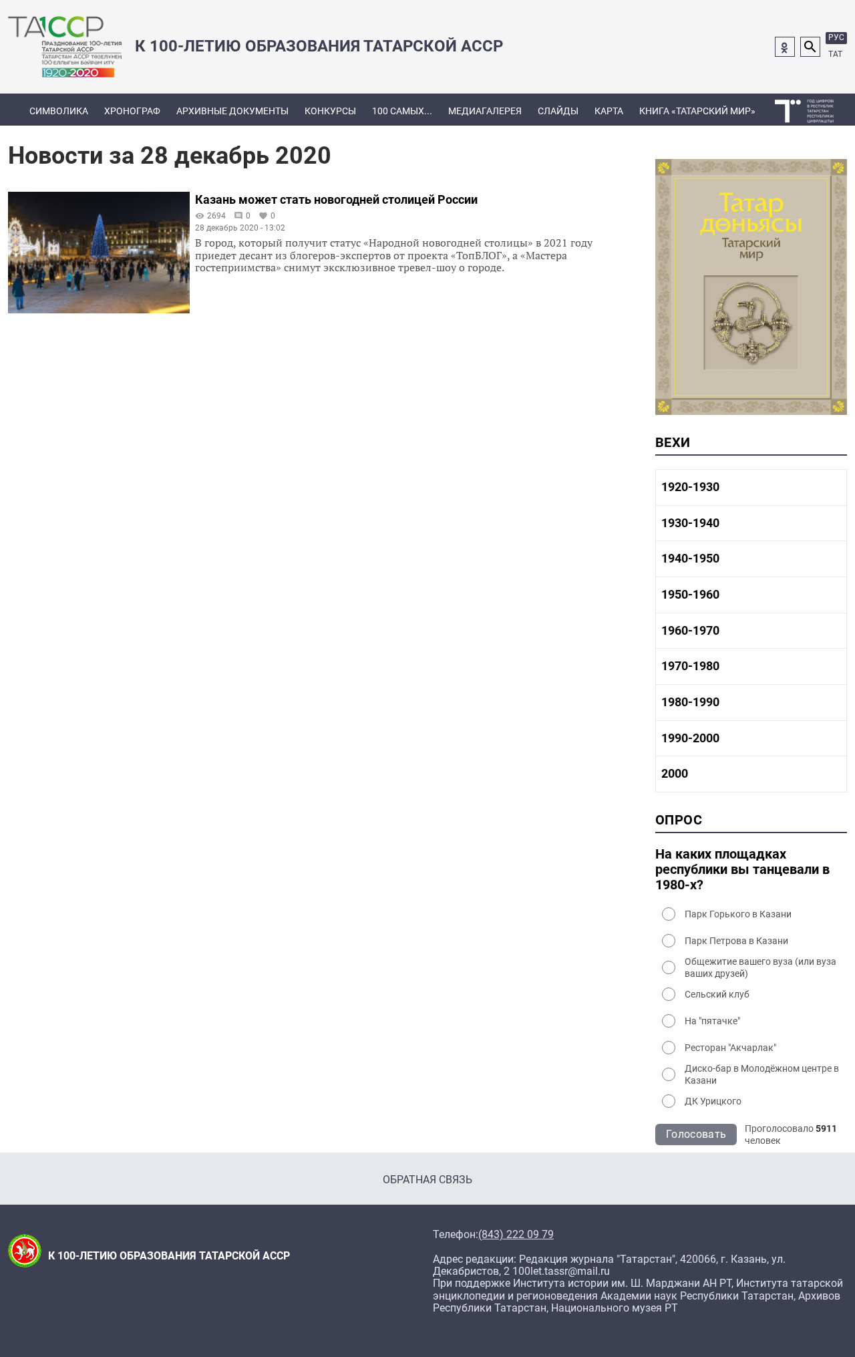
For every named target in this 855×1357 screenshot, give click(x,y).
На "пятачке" (712, 1021)
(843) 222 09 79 (516, 1235)
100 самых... (402, 111)
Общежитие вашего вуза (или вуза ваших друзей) (760, 967)
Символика (58, 111)
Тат (835, 54)
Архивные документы (232, 111)
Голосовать (696, 1134)
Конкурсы (330, 111)
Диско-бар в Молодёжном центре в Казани (762, 1074)
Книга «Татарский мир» (697, 111)
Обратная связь (427, 1179)
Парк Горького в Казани (738, 914)
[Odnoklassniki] (785, 47)
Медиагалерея (485, 111)
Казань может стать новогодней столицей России (336, 199)
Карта (608, 111)
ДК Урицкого (713, 1101)
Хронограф (132, 111)
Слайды (558, 111)
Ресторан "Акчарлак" (730, 1047)
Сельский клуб (717, 994)
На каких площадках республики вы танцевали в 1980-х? (742, 870)
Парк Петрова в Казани (736, 940)
